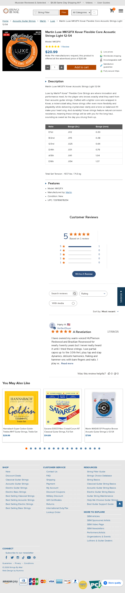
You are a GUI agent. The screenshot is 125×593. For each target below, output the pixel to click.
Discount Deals (13, 476)
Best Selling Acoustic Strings (20, 500)
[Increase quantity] (61, 67)
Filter (64, 12)
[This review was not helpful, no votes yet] (115, 373)
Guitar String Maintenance (100, 496)
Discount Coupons (55, 492)
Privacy (18, 563)
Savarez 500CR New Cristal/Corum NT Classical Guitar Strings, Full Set (62, 430)
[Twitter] (12, 558)
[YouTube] (28, 558)
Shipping (50, 480)
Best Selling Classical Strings (20, 496)
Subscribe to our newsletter (20, 553)
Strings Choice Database (99, 476)
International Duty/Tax (57, 508)
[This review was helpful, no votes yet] (109, 373)
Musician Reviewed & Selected (30, 3)
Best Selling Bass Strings (18, 508)
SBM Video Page (95, 524)
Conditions (29, 563)
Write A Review (84, 274)
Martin (43, 21)
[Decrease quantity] (47, 67)
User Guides (103, 3)
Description (55, 81)
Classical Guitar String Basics (101, 484)
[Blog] (34, 558)
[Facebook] (6, 558)
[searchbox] (60, 293)
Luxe (52, 21)
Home (5, 21)
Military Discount (54, 496)
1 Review (65, 46)
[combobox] (93, 293)
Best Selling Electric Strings (19, 504)
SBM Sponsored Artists (98, 520)
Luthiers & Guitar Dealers (99, 541)
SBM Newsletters (95, 528)
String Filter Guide (96, 472)
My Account (52, 488)
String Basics (93, 480)
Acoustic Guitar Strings (24, 21)
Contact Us (51, 472)
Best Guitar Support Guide (100, 504)
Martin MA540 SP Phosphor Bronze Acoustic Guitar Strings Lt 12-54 (101, 430)
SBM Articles (93, 516)
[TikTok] (23, 558)
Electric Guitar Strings (16, 488)
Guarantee (7, 563)
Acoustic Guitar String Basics (101, 488)
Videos (89, 3)
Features (54, 183)
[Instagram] (17, 558)
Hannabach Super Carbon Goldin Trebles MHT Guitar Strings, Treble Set (20, 430)
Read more (67, 363)
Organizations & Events (99, 537)
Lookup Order (53, 512)
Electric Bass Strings (16, 492)
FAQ (48, 476)
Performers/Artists (96, 532)
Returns (50, 504)
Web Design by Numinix (13, 571)
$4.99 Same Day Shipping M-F (66, 3)
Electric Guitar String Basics (101, 492)
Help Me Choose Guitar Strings (102, 500)
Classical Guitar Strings (17, 480)
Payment (50, 484)
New (8, 472)
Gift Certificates (54, 500)
